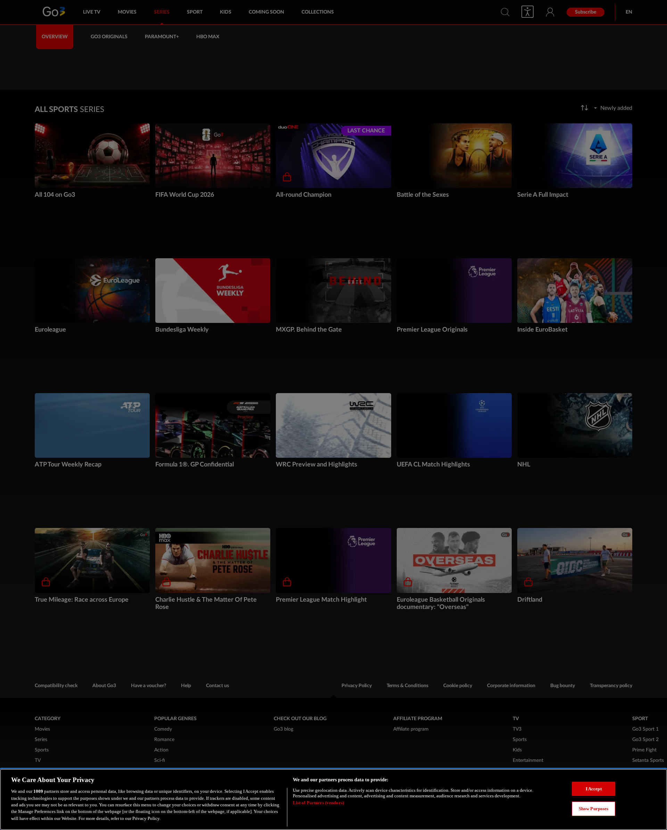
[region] (333, 799)
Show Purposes (594, 809)
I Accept (594, 788)
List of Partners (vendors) (318, 803)
